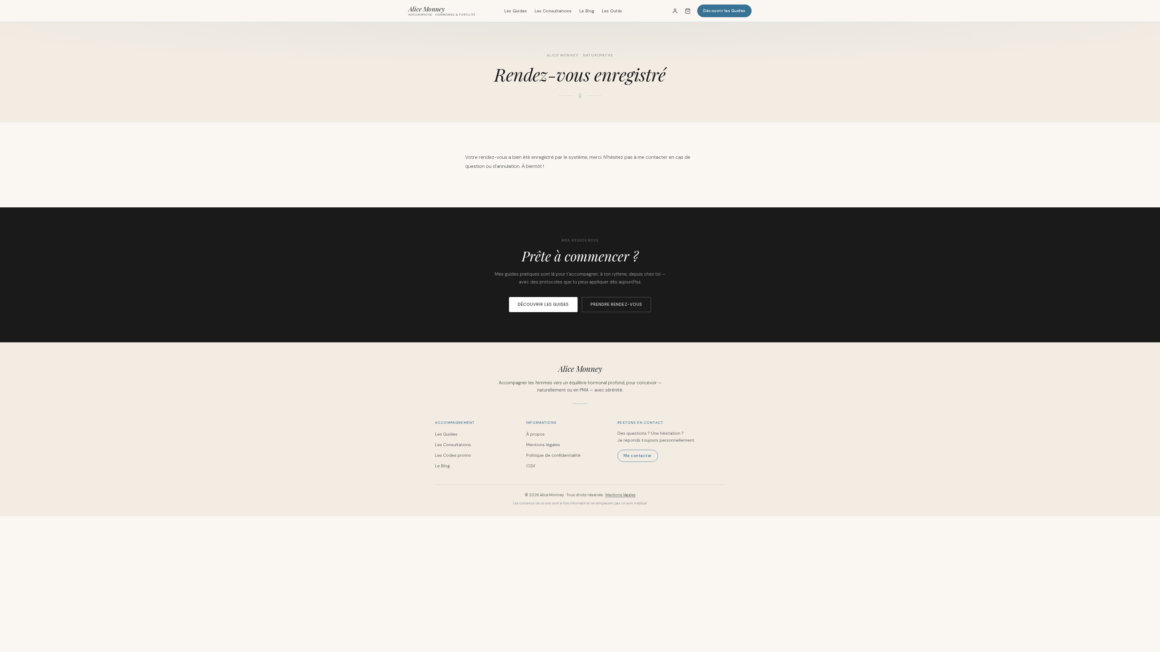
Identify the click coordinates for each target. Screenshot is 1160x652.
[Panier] (687, 10)
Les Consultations (553, 11)
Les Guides (515, 11)
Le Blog (586, 11)
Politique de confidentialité (553, 455)
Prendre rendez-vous (616, 304)
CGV (530, 465)
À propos (535, 434)
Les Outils (612, 11)
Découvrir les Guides (724, 10)
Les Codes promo (453, 455)
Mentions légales (543, 444)
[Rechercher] (659, 10)
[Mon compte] (675, 10)
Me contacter (638, 455)
